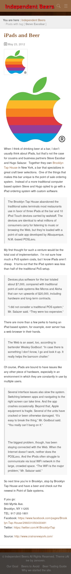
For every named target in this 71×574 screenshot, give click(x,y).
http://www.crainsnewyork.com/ (33, 536)
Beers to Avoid (30, 566)
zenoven (39, 560)
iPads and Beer (22, 35)
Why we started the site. (37, 570)
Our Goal (12, 566)
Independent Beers (33, 20)
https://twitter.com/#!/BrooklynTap (34, 527)
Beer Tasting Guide (55, 566)
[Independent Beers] (29, 6)
